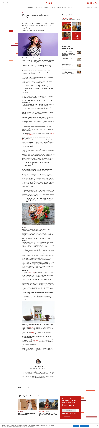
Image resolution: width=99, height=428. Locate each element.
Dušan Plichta (24, 19)
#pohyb (78, 16)
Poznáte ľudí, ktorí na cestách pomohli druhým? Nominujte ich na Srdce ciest (48, 414)
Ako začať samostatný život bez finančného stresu (26, 414)
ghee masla (47, 325)
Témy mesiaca (30, 7)
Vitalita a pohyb (52, 7)
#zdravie (63, 16)
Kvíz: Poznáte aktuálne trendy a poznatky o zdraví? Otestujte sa (68, 73)
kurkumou (31, 327)
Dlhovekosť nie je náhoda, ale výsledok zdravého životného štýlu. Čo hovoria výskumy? (68, 66)
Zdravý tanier (45, 7)
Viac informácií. (67, 416)
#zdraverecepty (68, 16)
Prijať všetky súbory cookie (85, 425)
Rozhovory (70, 7)
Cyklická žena (32, 272)
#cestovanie (70, 18)
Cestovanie (59, 7)
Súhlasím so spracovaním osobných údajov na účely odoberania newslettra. (71, 415)
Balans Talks (89, 7)
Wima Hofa (36, 340)
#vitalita (66, 18)
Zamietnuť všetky (76, 425)
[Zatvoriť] (97, 426)
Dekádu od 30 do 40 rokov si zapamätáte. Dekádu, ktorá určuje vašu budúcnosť (68, 54)
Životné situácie (37, 7)
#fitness (63, 18)
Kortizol (23, 139)
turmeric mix (33, 332)
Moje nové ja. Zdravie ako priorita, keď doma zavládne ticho (68, 60)
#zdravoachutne (74, 16)
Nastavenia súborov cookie (67, 425)
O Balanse (95, 7)
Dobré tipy (64, 7)
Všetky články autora (38, 380)
